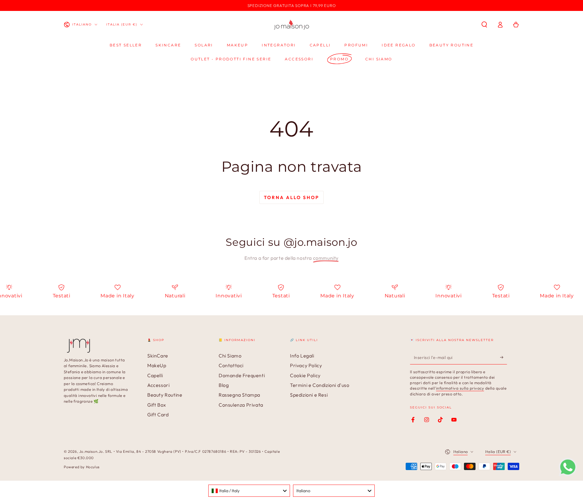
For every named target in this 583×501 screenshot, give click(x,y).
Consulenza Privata (241, 405)
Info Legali (302, 356)
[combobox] (249, 491)
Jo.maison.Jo (91, 451)
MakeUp (156, 365)
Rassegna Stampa (239, 395)
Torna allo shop (291, 197)
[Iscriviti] (503, 357)
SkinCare (157, 356)
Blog (224, 385)
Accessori (158, 385)
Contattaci (231, 365)
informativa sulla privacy (460, 388)
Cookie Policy (305, 375)
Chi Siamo (230, 356)
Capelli (155, 375)
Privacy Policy (306, 365)
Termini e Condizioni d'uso (319, 385)
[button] (484, 24)
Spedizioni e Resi (309, 395)
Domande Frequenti (242, 375)
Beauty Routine (164, 395)
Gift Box (156, 405)
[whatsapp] (568, 474)
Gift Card (158, 414)
